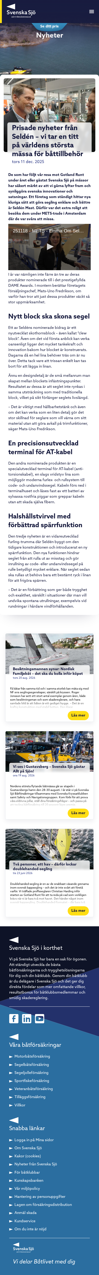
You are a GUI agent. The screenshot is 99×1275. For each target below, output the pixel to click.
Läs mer (78, 715)
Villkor (20, 1105)
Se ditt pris (49, 26)
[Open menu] (91, 11)
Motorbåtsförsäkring (32, 1057)
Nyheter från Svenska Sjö (36, 1164)
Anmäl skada (26, 1213)
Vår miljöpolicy (27, 1189)
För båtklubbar (27, 1173)
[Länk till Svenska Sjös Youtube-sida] (39, 1018)
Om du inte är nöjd (31, 1229)
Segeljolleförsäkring (32, 1073)
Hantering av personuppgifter (40, 1197)
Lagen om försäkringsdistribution (43, 1205)
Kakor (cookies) (28, 1156)
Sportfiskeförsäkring (32, 1081)
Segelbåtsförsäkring (32, 1065)
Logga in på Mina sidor (34, 1140)
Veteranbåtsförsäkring (34, 1089)
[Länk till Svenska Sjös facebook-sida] (13, 1018)
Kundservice (25, 1221)
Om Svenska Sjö (28, 1148)
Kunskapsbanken (29, 1181)
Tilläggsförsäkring (30, 1097)
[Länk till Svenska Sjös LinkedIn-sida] (26, 1018)
